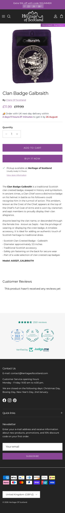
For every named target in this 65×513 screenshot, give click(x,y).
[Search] (10, 16)
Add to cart (32, 147)
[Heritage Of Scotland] (32, 16)
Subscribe (32, 456)
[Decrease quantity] (5, 134)
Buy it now (32, 158)
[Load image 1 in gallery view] (32, 56)
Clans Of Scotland (16, 100)
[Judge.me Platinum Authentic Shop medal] (32, 335)
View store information (16, 175)
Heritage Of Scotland (18, 502)
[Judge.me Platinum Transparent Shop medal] (47, 335)
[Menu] (3, 16)
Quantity (8, 127)
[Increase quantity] (18, 134)
